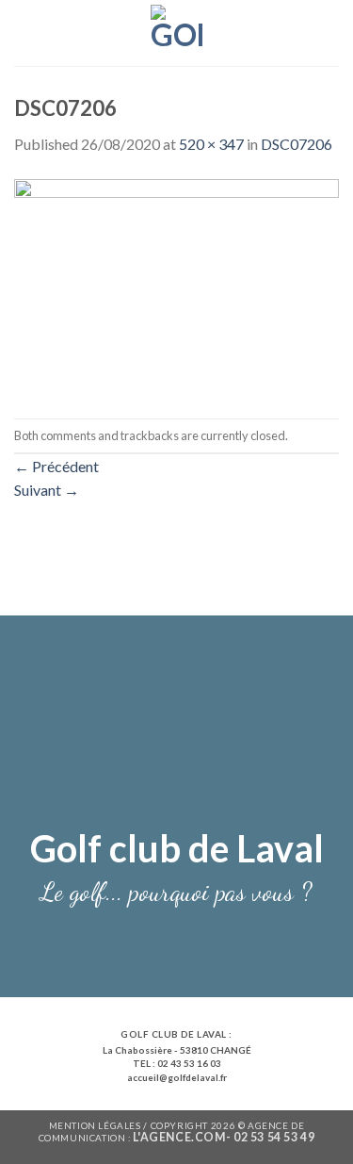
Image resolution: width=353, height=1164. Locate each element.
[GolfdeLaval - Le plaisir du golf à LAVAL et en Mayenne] (176, 33)
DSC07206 (296, 144)
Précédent (56, 466)
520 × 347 (211, 144)
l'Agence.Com (179, 1137)
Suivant (46, 490)
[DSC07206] (176, 285)
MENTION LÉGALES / (100, 1125)
